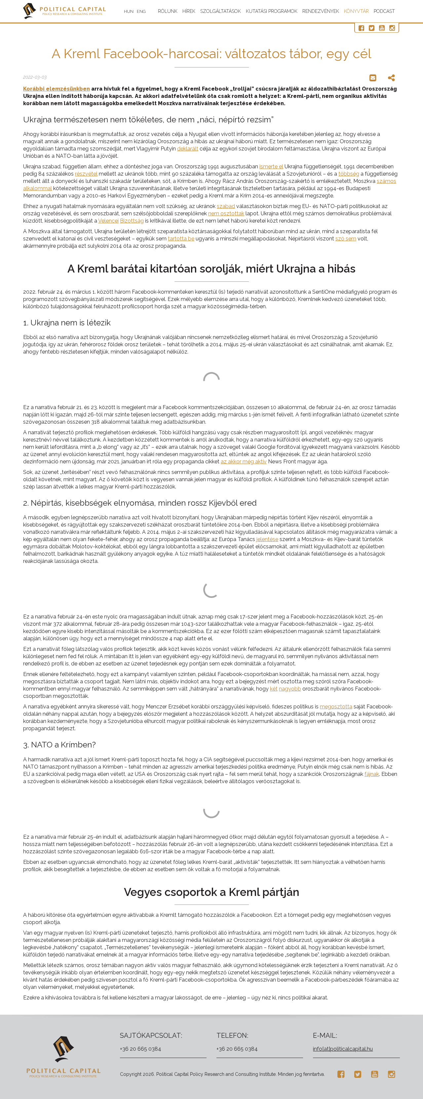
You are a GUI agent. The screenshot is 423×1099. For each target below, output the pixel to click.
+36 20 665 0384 (140, 1049)
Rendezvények (320, 11)
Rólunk (167, 11)
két (274, 689)
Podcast (384, 11)
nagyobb (290, 689)
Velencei (108, 221)
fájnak (372, 774)
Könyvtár (356, 11)
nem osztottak (226, 213)
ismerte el (271, 166)
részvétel (86, 174)
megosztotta (336, 706)
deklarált (187, 149)
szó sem (345, 238)
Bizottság (132, 221)
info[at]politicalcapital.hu (343, 1049)
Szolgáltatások (220, 11)
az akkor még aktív (244, 461)
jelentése (267, 539)
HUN (129, 11)
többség (348, 174)
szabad (226, 206)
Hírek (188, 11)
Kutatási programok (271, 11)
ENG (141, 11)
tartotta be (181, 238)
